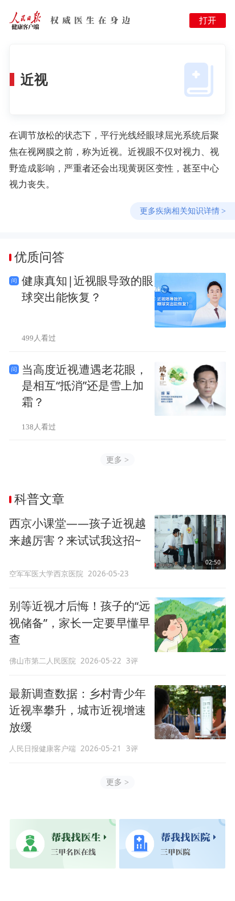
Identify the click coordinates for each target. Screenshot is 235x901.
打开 (207, 20)
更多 (117, 459)
